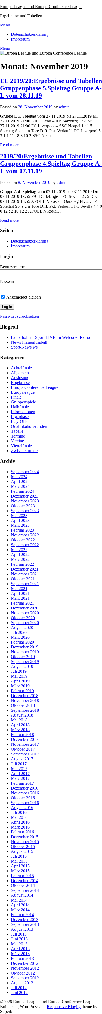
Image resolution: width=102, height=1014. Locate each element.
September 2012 (25, 978)
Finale (16, 397)
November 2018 (25, 700)
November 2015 (25, 841)
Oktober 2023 (23, 505)
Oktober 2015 (23, 846)
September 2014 (25, 890)
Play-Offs (19, 421)
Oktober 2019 (23, 656)
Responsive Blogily (64, 1006)
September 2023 (25, 510)
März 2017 (20, 778)
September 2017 (25, 754)
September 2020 (25, 622)
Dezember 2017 (24, 739)
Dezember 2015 (24, 836)
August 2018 (22, 715)
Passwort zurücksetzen (19, 316)
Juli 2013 (19, 934)
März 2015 (20, 871)
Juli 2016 (19, 812)
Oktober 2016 (23, 798)
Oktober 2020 (23, 617)
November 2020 (25, 613)
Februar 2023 (22, 530)
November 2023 (25, 501)
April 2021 (20, 593)
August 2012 (22, 982)
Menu (5, 25)
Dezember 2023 (24, 496)
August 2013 (22, 929)
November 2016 (25, 793)
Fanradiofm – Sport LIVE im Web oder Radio (50, 337)
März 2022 (20, 559)
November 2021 (25, 574)
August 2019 (22, 666)
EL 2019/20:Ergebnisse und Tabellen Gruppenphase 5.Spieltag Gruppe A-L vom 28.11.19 (51, 88)
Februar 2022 (22, 564)
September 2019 (25, 661)
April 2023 (20, 520)
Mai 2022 (19, 549)
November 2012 (25, 968)
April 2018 (20, 725)
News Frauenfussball (29, 342)
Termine (18, 436)
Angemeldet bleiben (23, 297)
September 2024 (25, 471)
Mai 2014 (19, 900)
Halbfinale (20, 407)
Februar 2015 (22, 875)
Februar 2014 (22, 914)
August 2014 (22, 895)
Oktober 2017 (23, 749)
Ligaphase (20, 416)
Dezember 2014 (24, 880)
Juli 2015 (19, 856)
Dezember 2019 (24, 647)
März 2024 (20, 486)
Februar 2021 (22, 603)
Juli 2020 (19, 632)
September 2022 (25, 544)
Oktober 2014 (23, 885)
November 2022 (25, 535)
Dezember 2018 (24, 695)
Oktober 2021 (23, 578)
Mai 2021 (19, 588)
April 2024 (20, 481)
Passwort (8, 281)
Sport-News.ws (24, 347)
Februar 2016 (22, 832)
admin (64, 107)
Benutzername (12, 266)
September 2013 (25, 924)
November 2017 (25, 744)
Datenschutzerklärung (29, 34)
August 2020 (22, 627)
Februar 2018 (22, 734)
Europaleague (23, 392)
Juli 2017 (19, 763)
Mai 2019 (19, 676)
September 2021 (25, 583)
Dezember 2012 (24, 963)
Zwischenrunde (24, 450)
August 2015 (22, 851)
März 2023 (20, 525)
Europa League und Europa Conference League (41, 6)
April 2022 (20, 554)
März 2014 (20, 909)
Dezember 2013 (24, 919)
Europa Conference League (34, 387)
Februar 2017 (22, 783)
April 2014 (20, 905)
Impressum (20, 39)
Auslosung (20, 377)
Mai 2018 (19, 720)
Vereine (17, 441)
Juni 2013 (19, 939)
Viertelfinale (21, 445)
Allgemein (20, 372)
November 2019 (25, 652)
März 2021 (20, 598)
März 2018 (20, 729)
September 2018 (25, 710)
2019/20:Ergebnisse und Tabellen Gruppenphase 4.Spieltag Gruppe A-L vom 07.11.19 (51, 163)
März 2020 (20, 637)
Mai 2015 (19, 861)
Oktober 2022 (23, 540)
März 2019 (20, 686)
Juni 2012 (19, 992)
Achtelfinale (21, 368)
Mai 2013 (19, 944)
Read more (9, 145)
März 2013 (20, 953)
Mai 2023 (19, 515)
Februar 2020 (22, 642)
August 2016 (22, 807)
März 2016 (20, 827)
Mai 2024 (19, 476)
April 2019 (20, 681)
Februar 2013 (22, 958)
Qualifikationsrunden (29, 426)
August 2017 (22, 759)
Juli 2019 (19, 671)
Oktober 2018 (23, 705)
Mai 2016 (19, 817)
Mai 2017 (19, 768)
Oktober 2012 (23, 973)
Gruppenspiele (23, 402)
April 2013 (20, 948)
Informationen (23, 411)
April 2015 (20, 866)
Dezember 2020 (24, 608)
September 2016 (25, 802)
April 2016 (20, 822)
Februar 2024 (22, 491)
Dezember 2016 (24, 788)
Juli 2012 (19, 987)
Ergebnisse (20, 382)
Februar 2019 (22, 690)
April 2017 (20, 773)
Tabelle (17, 431)
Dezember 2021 (24, 569)
